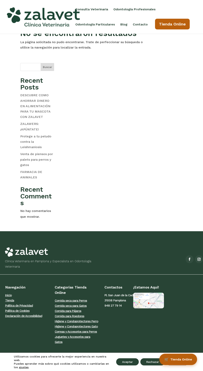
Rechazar (152, 361)
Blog (123, 24)
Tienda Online (172, 24)
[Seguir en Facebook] (189, 259)
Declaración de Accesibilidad (23, 316)
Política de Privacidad (19, 305)
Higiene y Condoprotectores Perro (76, 321)
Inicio (8, 295)
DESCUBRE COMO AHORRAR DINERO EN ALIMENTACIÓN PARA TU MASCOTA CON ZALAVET (35, 106)
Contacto (140, 24)
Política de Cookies (17, 311)
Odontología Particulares (95, 24)
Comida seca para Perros (71, 300)
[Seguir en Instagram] (199, 259)
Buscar (47, 67)
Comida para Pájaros (68, 311)
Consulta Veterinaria (91, 9)
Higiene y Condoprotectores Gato (76, 326)
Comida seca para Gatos (71, 306)
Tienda (9, 300)
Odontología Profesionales (134, 9)
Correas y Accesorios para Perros (76, 331)
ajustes (24, 367)
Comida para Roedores (69, 316)
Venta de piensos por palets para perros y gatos (36, 159)
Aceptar (127, 361)
